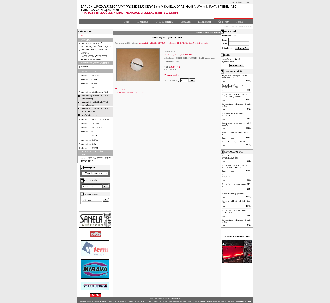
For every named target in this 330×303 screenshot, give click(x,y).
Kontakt (239, 22)
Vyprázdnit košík (228, 62)
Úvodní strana (247, 26)
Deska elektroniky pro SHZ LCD (235, 194)
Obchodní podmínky (164, 22)
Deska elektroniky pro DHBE (233, 142)
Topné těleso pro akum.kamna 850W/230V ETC (234, 211)
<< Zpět (226, 26)
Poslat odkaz (139, 93)
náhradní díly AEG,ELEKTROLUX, (95, 119)
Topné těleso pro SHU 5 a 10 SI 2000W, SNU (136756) (234, 95)
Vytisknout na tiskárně (124, 93)
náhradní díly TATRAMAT (91, 127)
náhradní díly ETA (88, 144)
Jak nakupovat (142, 22)
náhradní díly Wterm (89, 88)
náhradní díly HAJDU (89, 140)
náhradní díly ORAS (89, 79)
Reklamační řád (204, 22)
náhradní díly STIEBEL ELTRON (94, 92)
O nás (126, 22)
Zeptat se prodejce (172, 75)
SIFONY (84, 67)
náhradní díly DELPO (89, 132)
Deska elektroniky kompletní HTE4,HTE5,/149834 (233, 86)
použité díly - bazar (89, 115)
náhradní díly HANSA (90, 84)
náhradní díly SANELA (90, 75)
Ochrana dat (185, 22)
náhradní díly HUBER (89, 148)
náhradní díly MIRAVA (90, 123)
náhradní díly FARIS (89, 136)
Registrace (228, 48)
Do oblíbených (236, 26)
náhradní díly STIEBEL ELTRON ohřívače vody (188, 43)
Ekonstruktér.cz (176, 298)
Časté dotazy (223, 22)
